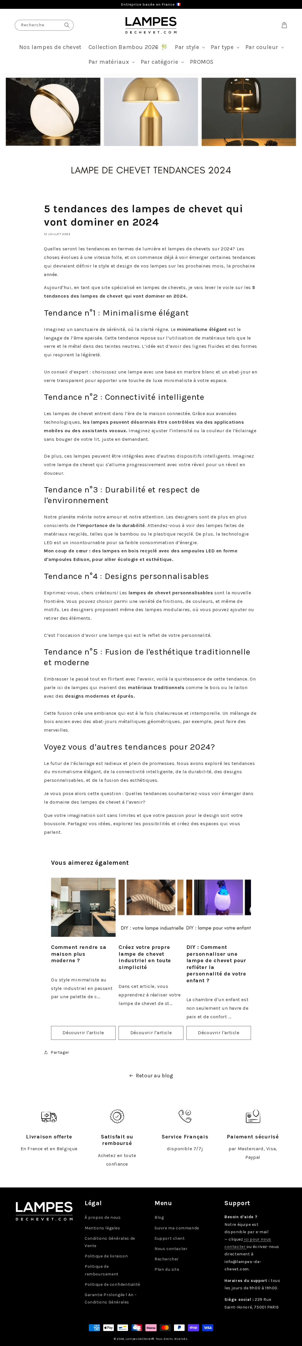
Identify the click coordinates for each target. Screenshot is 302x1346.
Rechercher (167, 1259)
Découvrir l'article (83, 1032)
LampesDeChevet (139, 1339)
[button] (189, 47)
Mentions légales (102, 1228)
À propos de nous (103, 1217)
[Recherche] (66, 25)
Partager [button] (60, 1052)
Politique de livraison (106, 1256)
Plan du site (167, 1269)
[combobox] (44, 25)
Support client (170, 1238)
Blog (159, 1217)
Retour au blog (154, 1075)
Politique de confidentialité (112, 1284)
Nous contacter (171, 1248)
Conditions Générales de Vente (110, 1242)
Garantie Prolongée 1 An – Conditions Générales (111, 1298)
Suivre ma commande (177, 1228)
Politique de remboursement (102, 1270)
